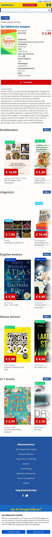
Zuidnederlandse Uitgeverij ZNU (31, 42)
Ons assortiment (29, 5)
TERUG (6, 18)
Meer (46, 130)
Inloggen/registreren (44, 1)
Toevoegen (27, 82)
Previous (2, 160)
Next (48, 160)
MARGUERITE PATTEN (10, 22)
